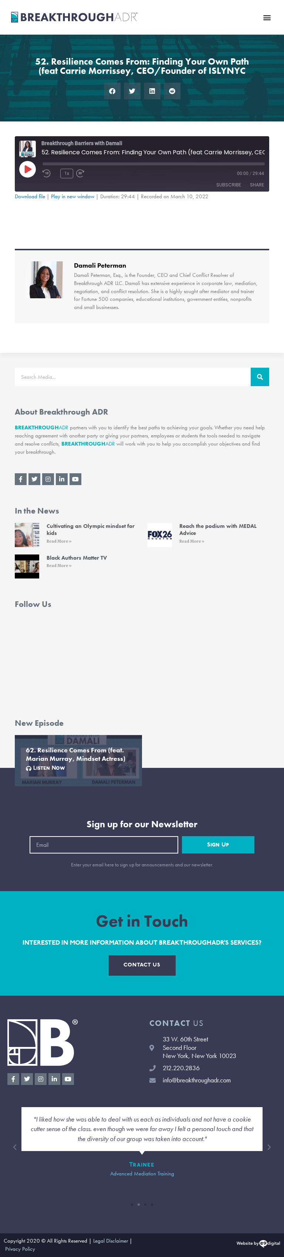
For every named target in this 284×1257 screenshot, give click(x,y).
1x (66, 173)
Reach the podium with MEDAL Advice (218, 529)
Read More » (59, 541)
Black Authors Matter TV (77, 557)
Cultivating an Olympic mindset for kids (91, 529)
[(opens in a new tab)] (27, 535)
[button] (267, 17)
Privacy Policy (20, 1249)
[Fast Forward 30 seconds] (91, 173)
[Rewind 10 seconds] (50, 173)
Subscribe (228, 185)
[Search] (260, 377)
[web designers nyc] (258, 1245)
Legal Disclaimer (110, 1240)
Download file (30, 196)
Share (257, 185)
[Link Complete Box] (78, 760)
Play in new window (72, 196)
